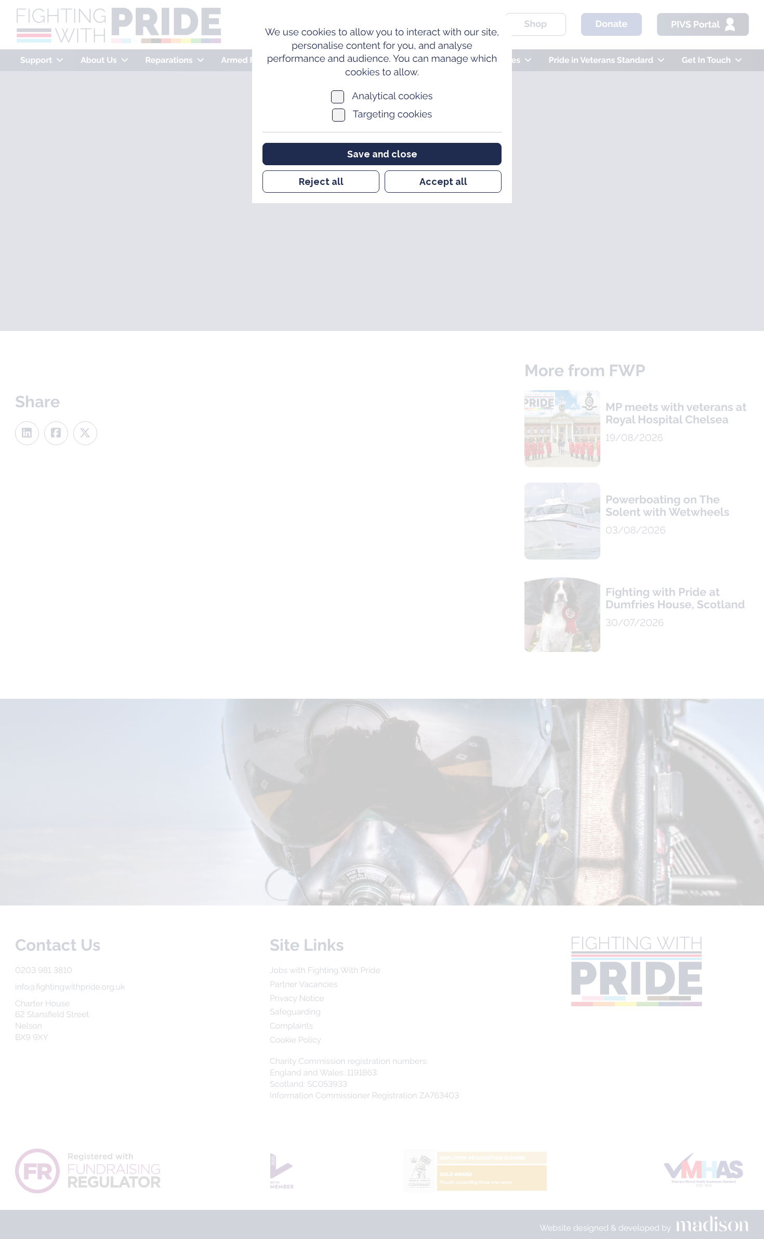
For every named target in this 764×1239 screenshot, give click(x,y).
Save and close (382, 154)
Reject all (321, 181)
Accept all (443, 181)
